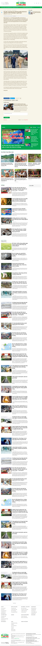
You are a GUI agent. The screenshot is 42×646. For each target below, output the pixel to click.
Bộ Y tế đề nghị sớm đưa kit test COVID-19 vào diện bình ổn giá (37, 12)
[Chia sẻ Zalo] (1, 12)
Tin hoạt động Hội (3, 610)
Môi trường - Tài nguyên (12, 7)
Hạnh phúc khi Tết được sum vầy (34, 178)
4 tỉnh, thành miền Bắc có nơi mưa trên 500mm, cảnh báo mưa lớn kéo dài (19, 293)
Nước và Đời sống (13, 610)
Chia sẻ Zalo (12, 98)
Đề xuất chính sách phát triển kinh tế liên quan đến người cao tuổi (21, 179)
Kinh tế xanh (16, 7)
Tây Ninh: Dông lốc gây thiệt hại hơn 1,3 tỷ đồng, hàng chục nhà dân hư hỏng (19, 334)
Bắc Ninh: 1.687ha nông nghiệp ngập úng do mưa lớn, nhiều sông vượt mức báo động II (20, 244)
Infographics (3, 621)
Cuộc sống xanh (20, 7)
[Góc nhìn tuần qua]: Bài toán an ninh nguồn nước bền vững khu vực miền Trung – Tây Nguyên (34, 132)
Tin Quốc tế (2, 609)
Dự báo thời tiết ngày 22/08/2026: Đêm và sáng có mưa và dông (34, 145)
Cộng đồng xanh (3, 166)
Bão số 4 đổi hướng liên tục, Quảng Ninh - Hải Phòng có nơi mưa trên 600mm (19, 345)
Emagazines (33, 614)
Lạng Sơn (13, 100)
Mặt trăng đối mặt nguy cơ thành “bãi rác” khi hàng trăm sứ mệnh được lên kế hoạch (19, 230)
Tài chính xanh (33, 610)
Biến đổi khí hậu (3, 613)
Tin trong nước (3, 608)
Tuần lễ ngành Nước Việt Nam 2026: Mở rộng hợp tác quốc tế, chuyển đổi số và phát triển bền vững (19, 428)
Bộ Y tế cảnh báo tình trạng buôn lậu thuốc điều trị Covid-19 (21, 105)
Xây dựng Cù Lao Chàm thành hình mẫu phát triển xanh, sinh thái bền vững (7, 164)
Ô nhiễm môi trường (24, 610)
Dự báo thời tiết (13, 630)
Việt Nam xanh (13, 629)
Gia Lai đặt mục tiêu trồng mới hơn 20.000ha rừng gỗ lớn (19, 273)
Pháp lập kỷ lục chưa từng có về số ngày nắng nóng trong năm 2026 (19, 439)
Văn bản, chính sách (24, 616)
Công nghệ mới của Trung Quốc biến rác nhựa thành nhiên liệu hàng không (20, 367)
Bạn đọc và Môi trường (24, 617)
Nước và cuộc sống (6, 7)
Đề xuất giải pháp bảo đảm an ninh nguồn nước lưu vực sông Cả (19, 324)
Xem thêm (14, 603)
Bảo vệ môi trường (23, 608)
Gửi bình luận (6, 117)
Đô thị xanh (2, 617)
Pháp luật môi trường (28, 7)
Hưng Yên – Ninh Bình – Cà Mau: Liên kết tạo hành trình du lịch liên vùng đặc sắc (34, 164)
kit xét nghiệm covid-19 (8, 100)
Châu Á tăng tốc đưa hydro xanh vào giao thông (19, 377)
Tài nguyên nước (13, 608)
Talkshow (12, 624)
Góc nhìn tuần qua (13, 625)
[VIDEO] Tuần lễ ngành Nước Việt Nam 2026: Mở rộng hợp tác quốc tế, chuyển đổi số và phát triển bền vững (34, 139)
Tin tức (3, 7)
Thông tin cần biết (24, 621)
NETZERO (24, 7)
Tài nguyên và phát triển (24, 609)
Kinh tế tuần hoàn (33, 608)
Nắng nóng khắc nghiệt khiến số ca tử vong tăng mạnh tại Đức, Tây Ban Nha (19, 407)
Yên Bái (17, 100)
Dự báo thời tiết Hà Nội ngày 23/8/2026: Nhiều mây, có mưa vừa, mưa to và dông (19, 265)
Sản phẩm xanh (33, 613)
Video (31, 7)
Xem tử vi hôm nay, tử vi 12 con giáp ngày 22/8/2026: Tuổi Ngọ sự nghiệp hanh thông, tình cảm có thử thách (19, 398)
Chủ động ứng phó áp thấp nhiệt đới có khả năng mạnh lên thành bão (19, 303)
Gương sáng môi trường (4, 618)
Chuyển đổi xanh (33, 609)
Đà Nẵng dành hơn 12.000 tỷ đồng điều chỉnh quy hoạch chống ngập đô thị (20, 219)
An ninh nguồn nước (14, 609)
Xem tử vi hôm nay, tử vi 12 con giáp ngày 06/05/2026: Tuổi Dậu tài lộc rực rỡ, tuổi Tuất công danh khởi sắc (21, 165)
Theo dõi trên (27, 127)
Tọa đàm (12, 628)
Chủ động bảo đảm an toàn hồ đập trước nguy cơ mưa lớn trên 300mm (19, 417)
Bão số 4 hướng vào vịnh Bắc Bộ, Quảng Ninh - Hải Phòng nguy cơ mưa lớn (19, 254)
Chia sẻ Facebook (7, 98)
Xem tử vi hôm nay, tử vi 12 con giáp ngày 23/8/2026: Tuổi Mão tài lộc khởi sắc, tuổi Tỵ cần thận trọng (19, 200)
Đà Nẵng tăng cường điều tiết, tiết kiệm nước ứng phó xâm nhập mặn (19, 282)
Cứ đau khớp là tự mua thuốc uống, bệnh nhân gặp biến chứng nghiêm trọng (19, 387)
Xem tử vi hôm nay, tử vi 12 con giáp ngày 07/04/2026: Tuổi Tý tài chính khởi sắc (7, 179)
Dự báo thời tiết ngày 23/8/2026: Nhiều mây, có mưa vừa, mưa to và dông (13, 146)
